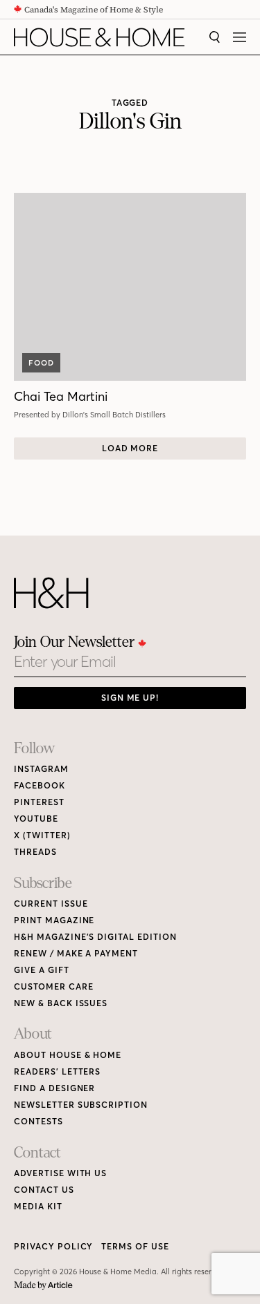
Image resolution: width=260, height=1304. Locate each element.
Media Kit (38, 1206)
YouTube (36, 818)
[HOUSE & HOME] (99, 37)
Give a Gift (41, 970)
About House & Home (67, 1055)
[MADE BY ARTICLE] (43, 1285)
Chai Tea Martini (60, 396)
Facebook (39, 785)
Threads (35, 852)
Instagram (41, 769)
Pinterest (39, 802)
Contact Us (44, 1189)
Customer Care (53, 986)
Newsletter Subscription (81, 1104)
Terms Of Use (135, 1246)
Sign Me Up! (130, 697)
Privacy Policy (53, 1246)
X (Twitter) (42, 835)
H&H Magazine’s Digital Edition (95, 937)
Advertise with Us (60, 1173)
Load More (130, 448)
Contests (38, 1121)
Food (41, 363)
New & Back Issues (60, 1003)
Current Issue (50, 903)
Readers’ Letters (57, 1071)
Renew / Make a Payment (76, 953)
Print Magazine (54, 920)
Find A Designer (54, 1088)
